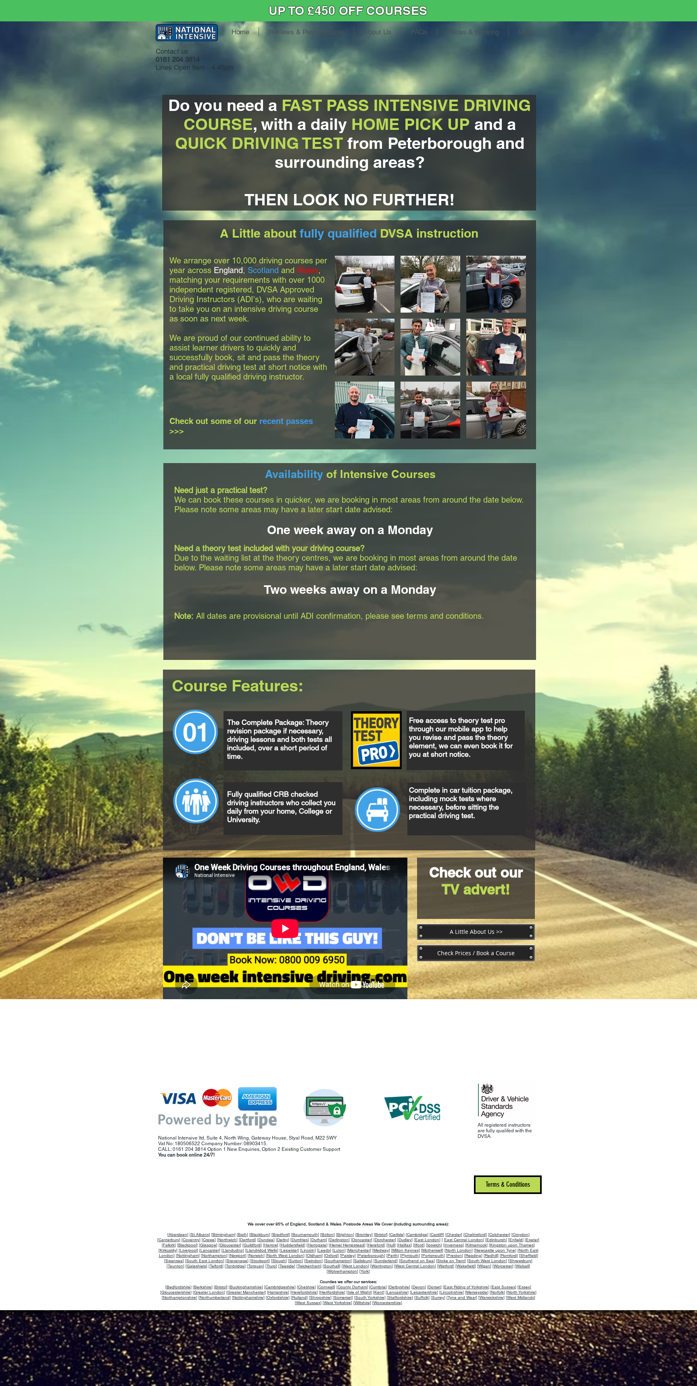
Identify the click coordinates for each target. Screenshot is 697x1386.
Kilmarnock (476, 1245)
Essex (524, 1287)
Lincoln (308, 1250)
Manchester (359, 1250)
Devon (419, 1287)
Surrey (438, 1297)
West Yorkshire (337, 1302)
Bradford (281, 1234)
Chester (454, 1234)
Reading (473, 1255)
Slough (279, 1260)
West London (355, 1266)
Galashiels (196, 1266)
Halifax (404, 1245)
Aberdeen (178, 1234)
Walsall (522, 1266)
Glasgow (208, 1245)
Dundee (266, 1239)
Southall (331, 1266)
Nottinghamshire (248, 1297)
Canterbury (169, 1239)
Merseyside (476, 1292)
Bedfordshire (178, 1287)
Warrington (381, 1266)
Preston (454, 1255)
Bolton (327, 1234)
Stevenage (237, 1260)
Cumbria (378, 1287)
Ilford (419, 1245)
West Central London (415, 1266)
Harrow (270, 1245)
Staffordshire (400, 1297)
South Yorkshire (369, 1297)
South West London (487, 1260)
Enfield (515, 1239)
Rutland (299, 1297)
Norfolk (497, 1292)
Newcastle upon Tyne (495, 1250)
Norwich (256, 1255)
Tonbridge (235, 1266)
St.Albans (200, 1234)
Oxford (331, 1255)
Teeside (287, 1266)
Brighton (345, 1234)
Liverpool (188, 1250)
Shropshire (320, 1297)
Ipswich (434, 1245)
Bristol (380, 1234)
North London (459, 1250)
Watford (445, 1266)
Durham (318, 1239)
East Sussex (503, 1287)
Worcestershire (387, 1302)
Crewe (209, 1239)
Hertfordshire (332, 1292)
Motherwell (432, 1250)
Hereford (376, 1245)
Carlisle (396, 1234)
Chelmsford (475, 1234)
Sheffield (528, 1255)
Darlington (339, 1239)
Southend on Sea (417, 1260)
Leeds (324, 1250)
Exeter (532, 1239)
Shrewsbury (520, 1260)
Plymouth (410, 1255)
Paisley (348, 1255)
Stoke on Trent (451, 1260)
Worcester (503, 1266)
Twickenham (309, 1266)
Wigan (484, 1266)
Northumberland (215, 1297)
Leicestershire (424, 1292)
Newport (237, 1255)
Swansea (174, 1260)
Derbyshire (399, 1287)
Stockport (260, 1260)
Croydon (520, 1234)
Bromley (364, 1234)
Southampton (338, 1260)
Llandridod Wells (261, 1250)
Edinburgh (496, 1239)
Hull (391, 1245)
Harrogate (317, 1245)
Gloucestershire (175, 1292)
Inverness (453, 1245)
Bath (242, 1234)
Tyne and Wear (462, 1297)
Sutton (295, 1260)
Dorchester (385, 1239)
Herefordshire (304, 1292)
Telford (216, 1266)
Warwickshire (491, 1297)
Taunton (175, 1266)
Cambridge (417, 1234)
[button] (364, 284)
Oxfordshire (277, 1297)
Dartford (247, 1239)
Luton (339, 1250)
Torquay (255, 1266)
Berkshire (202, 1287)
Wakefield (466, 1266)
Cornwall (326, 1287)
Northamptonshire (179, 1297)
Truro (271, 1266)
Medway (381, 1250)
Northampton (214, 1255)
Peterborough (371, 1255)
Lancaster (209, 1250)
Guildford (252, 1245)
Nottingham (187, 1255)
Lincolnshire (451, 1292)
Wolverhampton (342, 1271)
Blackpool (187, 1245)
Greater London (209, 1292)
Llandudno (233, 1250)
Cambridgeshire (279, 1287)
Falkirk (169, 1245)
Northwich (227, 1239)
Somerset (343, 1297)
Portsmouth (433, 1255)
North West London (285, 1255)
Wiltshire (362, 1302)
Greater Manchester (246, 1292)
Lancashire (397, 1292)
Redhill (491, 1255)
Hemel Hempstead (347, 1245)
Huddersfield (292, 1245)
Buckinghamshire (246, 1287)
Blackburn (259, 1234)
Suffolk (421, 1297)
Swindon (313, 1260)
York (365, 1271)
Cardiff (437, 1234)
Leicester (289, 1250)
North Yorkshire (521, 1292)
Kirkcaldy (168, 1250)
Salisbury (362, 1260)
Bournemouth (305, 1234)
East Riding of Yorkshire (466, 1287)
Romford (509, 1255)
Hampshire (278, 1292)
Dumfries (300, 1239)
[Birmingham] (223, 1234)
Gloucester (230, 1245)
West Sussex (308, 1302)
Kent (378, 1292)
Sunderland (385, 1260)
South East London (204, 1260)
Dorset (434, 1287)
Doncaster (361, 1239)
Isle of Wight (359, 1292)
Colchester (499, 1234)
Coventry (191, 1239)
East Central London (463, 1239)
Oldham (314, 1255)
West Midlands (520, 1297)
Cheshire (306, 1287)
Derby (282, 1239)
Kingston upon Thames (512, 1245)
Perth (393, 1255)
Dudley (405, 1239)
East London (427, 1239)
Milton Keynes (405, 1250)
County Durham (352, 1287)
